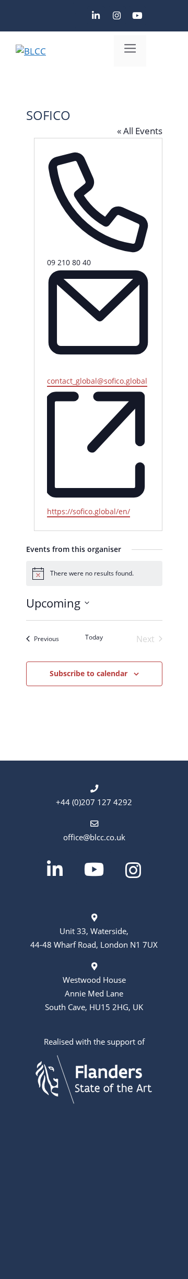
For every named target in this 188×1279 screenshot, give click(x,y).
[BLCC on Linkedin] (96, 16)
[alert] (94, 573)
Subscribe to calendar (88, 673)
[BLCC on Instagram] (117, 16)
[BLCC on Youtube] (137, 16)
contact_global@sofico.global (97, 381)
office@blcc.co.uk (94, 837)
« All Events (139, 131)
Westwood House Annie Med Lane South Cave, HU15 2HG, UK (94, 993)
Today (94, 637)
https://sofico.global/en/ (88, 511)
